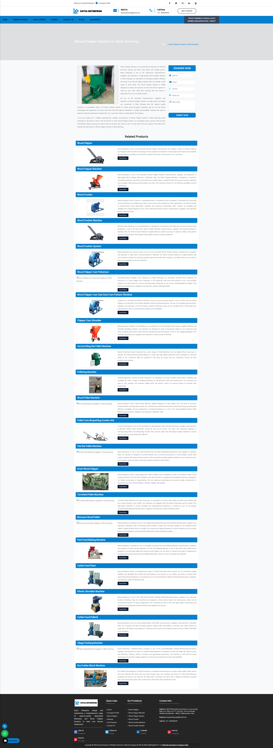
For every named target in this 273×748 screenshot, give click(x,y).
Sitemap (54, 20)
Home (5, 20)
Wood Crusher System (136, 726)
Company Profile (104, 3)
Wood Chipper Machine (136, 713)
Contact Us (68, 20)
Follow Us (113, 730)
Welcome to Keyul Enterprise (84, 3)
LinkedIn (144, 730)
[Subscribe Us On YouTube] (195, 3)
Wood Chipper (39, 20)
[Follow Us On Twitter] (176, 3)
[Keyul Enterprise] (88, 702)
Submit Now (182, 115)
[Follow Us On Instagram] (182, 3)
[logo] (88, 11)
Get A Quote (187, 11)
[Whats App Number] (4, 733)
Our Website (95, 20)
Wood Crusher (133, 719)
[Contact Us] (4, 725)
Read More (123, 158)
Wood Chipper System (136, 716)
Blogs (81, 20)
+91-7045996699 (168, 721)
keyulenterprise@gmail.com (173, 717)
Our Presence (112, 722)
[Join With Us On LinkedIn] (189, 3)
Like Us (81, 730)
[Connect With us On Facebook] (169, 3)
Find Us (174, 730)
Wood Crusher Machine (136, 722)
